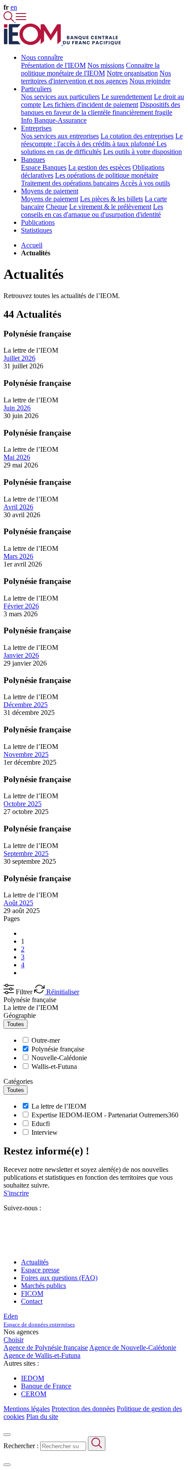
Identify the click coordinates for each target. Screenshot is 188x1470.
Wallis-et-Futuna (54, 1066)
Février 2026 (21, 606)
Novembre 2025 (26, 754)
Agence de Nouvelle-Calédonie (132, 1347)
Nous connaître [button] (42, 57)
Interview (44, 1132)
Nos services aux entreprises (60, 136)
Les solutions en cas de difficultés (94, 147)
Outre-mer (45, 1040)
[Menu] (21, 19)
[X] (6, 1223)
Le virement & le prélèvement (110, 206)
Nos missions (105, 65)
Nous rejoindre (150, 81)
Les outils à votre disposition (142, 151)
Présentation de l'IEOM (53, 65)
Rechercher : (20, 1445)
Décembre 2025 (25, 704)
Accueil (31, 245)
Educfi (40, 1123)
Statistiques (36, 230)
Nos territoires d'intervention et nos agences (96, 77)
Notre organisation (132, 73)
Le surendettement (126, 96)
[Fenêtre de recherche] (9, 19)
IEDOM (32, 1378)
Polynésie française (29, 999)
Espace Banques (43, 167)
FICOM (32, 1293)
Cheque (56, 206)
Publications (38, 222)
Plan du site (42, 1416)
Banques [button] (33, 159)
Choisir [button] (13, 1339)
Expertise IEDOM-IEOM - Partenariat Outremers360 (104, 1115)
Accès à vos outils (145, 183)
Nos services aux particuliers (60, 96)
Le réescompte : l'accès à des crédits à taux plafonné (102, 140)
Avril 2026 (18, 507)
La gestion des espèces (99, 167)
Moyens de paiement (49, 199)
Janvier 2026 (21, 655)
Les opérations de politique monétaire (106, 175)
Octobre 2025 (22, 803)
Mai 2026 (16, 457)
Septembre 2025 (26, 853)
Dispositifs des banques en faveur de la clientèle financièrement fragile (100, 108)
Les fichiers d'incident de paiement (90, 104)
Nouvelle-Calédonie (59, 1057)
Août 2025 (18, 903)
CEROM (33, 1394)
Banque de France (46, 1386)
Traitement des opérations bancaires (70, 183)
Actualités (35, 1262)
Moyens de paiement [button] (49, 191)
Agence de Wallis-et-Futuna (41, 1355)
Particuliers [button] (36, 89)
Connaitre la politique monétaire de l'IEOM (90, 69)
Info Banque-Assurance (54, 120)
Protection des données (83, 1408)
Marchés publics (43, 1285)
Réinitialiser (62, 992)
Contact (31, 1301)
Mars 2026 (18, 556)
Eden (39, 1320)
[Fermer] (6, 1434)
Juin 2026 (17, 408)
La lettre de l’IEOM (30, 1007)
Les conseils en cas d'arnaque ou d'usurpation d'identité (92, 210)
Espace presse (40, 1270)
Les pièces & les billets (111, 199)
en (13, 7)
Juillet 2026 (19, 358)
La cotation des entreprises (137, 136)
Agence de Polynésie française (45, 1347)
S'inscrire (16, 1193)
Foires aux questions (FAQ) (59, 1277)
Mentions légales (26, 1408)
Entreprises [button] (36, 128)
